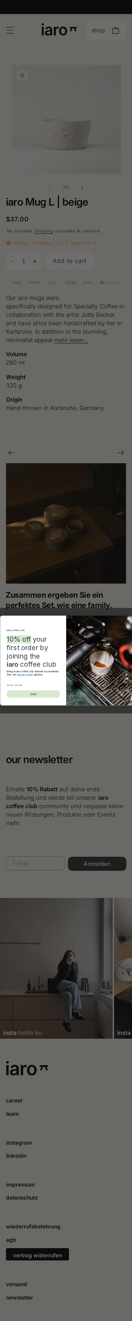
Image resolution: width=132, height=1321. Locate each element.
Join (33, 694)
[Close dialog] (129, 619)
